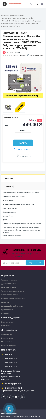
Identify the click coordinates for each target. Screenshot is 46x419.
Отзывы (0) (9, 186)
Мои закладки (6, 342)
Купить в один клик (24, 149)
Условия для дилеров (9, 295)
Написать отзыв (36, 55)
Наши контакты (7, 322)
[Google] (10, 396)
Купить (23, 142)
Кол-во (23, 131)
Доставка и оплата (8, 284)
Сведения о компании (9, 280)
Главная (4, 15)
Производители (7, 310)
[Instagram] (16, 396)
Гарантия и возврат (8, 287)
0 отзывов (20, 55)
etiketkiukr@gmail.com (13, 384)
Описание (8, 178)
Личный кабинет (7, 334)
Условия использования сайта (12, 291)
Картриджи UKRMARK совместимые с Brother (17, 18)
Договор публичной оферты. (12, 306)
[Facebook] (3, 396)
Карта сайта (5, 326)
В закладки (24, 156)
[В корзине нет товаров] (41, 4)
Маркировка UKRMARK (16, 15)
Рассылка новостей (8, 346)
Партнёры (5, 313)
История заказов (7, 338)
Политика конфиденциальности (13, 299)
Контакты (5, 302)
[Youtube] (22, 396)
